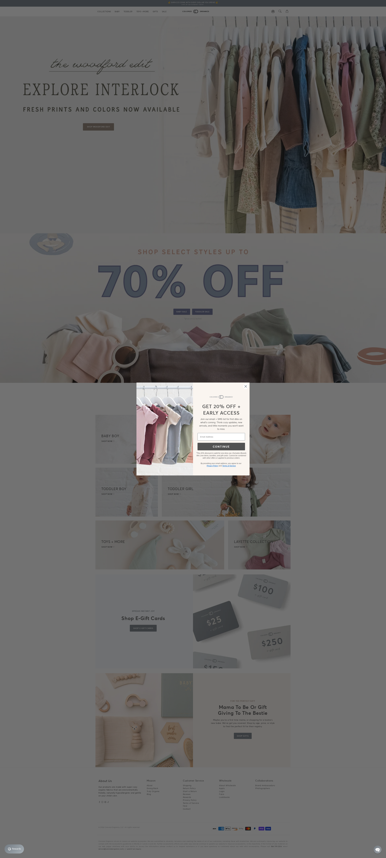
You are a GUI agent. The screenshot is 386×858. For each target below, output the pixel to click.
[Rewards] (14, 848)
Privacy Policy (212, 466)
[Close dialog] (245, 386)
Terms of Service (229, 466)
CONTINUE (221, 446)
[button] (377, 849)
